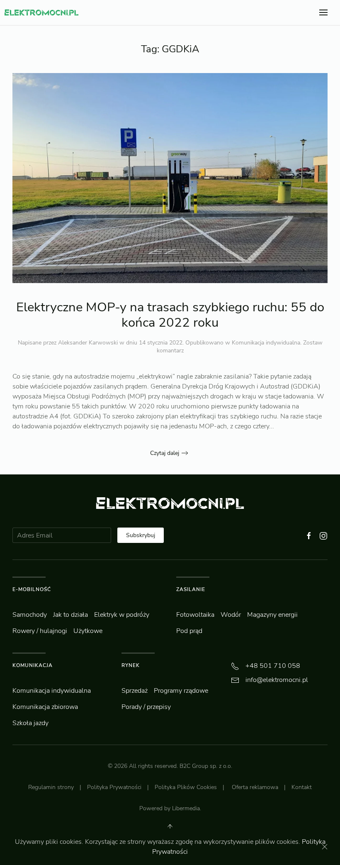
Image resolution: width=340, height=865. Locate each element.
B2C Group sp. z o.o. (206, 766)
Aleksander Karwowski (88, 343)
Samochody (29, 614)
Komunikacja (32, 665)
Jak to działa (70, 614)
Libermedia (186, 808)
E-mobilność (31, 589)
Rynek (130, 665)
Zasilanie (190, 589)
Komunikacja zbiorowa (45, 706)
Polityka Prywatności (114, 787)
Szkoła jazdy (30, 723)
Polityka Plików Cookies (186, 787)
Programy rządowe (181, 690)
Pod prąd (189, 630)
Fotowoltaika (195, 614)
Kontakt (301, 787)
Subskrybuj (140, 535)
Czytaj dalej (164, 453)
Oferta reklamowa (255, 787)
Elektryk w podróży (121, 614)
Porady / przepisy (146, 706)
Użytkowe (87, 630)
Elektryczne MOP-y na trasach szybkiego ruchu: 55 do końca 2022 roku (170, 314)
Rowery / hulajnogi (39, 630)
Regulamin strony (51, 787)
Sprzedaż (134, 690)
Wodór (231, 614)
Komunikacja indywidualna (266, 343)
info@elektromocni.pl (276, 679)
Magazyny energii (272, 614)
